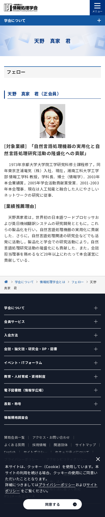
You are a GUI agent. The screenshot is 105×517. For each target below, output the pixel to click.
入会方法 (11, 335)
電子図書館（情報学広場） (24, 390)
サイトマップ (85, 444)
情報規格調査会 (16, 417)
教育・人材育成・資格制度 (24, 376)
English (10, 452)
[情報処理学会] (7, 282)
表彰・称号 (12, 403)
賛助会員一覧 (14, 437)
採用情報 (39, 444)
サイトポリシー (35, 452)
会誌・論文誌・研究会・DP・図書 (30, 348)
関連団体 (61, 444)
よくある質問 (14, 444)
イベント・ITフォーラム (23, 362)
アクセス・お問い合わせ (51, 437)
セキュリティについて (72, 452)
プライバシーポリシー (56, 484)
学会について (14, 307)
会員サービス (14, 321)
